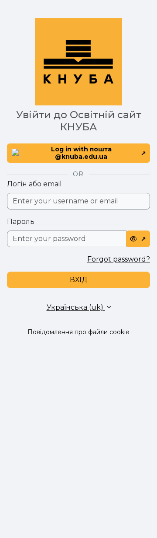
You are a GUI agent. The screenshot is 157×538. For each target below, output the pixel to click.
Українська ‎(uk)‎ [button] (76, 307)
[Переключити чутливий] (138, 239)
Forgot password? (118, 259)
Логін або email (34, 184)
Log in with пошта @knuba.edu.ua (81, 153)
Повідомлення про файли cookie (78, 332)
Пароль (20, 221)
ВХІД (79, 280)
